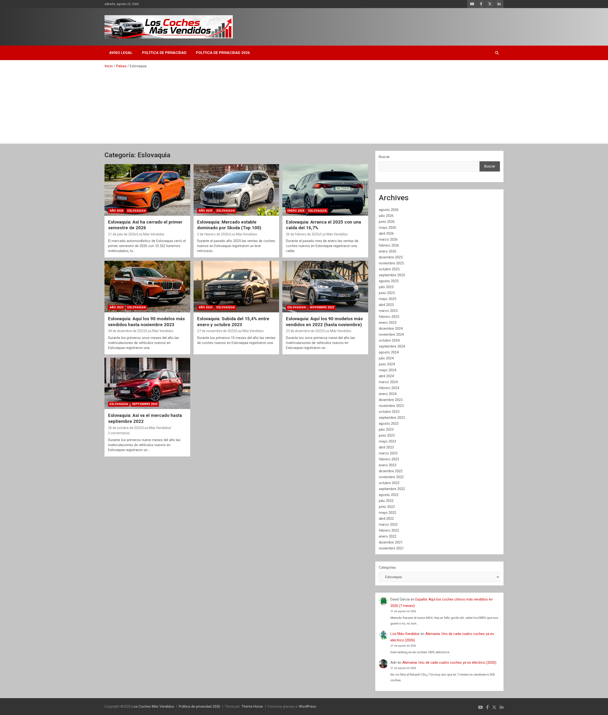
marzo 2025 (388, 311)
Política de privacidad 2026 (223, 53)
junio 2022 (387, 507)
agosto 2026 (389, 210)
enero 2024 (387, 394)
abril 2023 (386, 447)
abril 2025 (386, 305)
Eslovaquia (136, 210)
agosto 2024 (389, 352)
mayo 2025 (387, 299)
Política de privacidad (164, 53)
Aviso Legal (121, 53)
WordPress (307, 706)
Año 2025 (205, 210)
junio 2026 (387, 221)
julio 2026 (386, 216)
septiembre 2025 (392, 275)
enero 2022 (387, 536)
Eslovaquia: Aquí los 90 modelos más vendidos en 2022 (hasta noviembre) (324, 321)
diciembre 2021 (391, 542)
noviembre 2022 (391, 477)
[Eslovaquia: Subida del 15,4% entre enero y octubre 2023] (236, 287)
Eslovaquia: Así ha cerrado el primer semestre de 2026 (145, 225)
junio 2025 (387, 293)
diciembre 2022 (391, 471)
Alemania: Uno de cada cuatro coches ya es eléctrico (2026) (449, 662)
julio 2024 (386, 358)
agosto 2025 (389, 281)
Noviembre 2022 (322, 307)
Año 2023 (116, 307)
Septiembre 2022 (144, 404)
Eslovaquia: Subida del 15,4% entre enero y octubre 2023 (233, 321)
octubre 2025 (389, 269)
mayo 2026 (387, 227)
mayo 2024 (387, 370)
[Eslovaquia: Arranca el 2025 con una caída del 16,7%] (325, 190)
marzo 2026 (388, 239)
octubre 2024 (389, 340)
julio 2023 (386, 429)
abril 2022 (386, 518)
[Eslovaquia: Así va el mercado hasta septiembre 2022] (147, 383)
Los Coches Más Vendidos (153, 706)
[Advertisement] (304, 104)
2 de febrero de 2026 (212, 234)
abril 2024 (386, 376)
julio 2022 (386, 501)
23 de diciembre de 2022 (304, 331)
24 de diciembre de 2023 (126, 331)
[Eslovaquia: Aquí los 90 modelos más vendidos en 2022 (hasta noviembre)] (325, 287)
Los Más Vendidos (150, 234)
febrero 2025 (389, 317)
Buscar (384, 157)
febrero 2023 (389, 459)
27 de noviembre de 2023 (216, 331)
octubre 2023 (389, 412)
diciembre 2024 (391, 328)
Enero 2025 (295, 210)
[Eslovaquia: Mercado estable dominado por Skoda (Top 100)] (236, 190)
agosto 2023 (389, 423)
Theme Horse (252, 706)
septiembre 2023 (392, 417)
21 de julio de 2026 (122, 234)
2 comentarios (119, 433)
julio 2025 (386, 287)
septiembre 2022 (392, 489)
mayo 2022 (387, 512)
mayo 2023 (387, 441)
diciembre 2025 (391, 257)
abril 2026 (386, 233)
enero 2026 (387, 251)
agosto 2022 (389, 495)
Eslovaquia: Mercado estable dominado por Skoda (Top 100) (229, 225)
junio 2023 (387, 435)
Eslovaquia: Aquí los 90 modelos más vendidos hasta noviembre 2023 (146, 321)
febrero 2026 (389, 245)
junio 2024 (387, 364)
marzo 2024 (388, 382)
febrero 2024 (389, 388)
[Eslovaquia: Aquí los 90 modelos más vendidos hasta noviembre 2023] (147, 287)
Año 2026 (116, 210)
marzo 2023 (388, 453)
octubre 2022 (389, 483)
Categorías (387, 567)
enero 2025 (387, 322)
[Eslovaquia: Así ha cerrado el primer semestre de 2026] (147, 190)
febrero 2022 (389, 530)
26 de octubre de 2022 (125, 428)
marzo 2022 (388, 524)
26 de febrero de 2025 (302, 234)
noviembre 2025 (391, 263)
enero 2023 (387, 465)
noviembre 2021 (391, 548)
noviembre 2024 (391, 334)
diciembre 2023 (391, 400)
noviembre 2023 (391, 406)
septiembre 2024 (392, 346)
